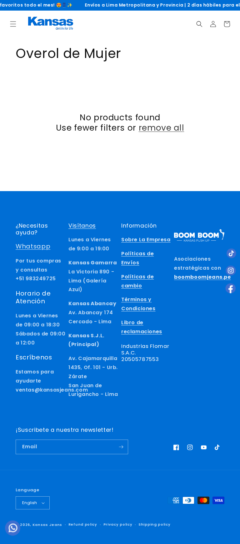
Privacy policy (117, 524)
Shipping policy (154, 524)
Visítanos (82, 225)
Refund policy (82, 524)
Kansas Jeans (47, 524)
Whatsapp (33, 246)
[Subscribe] (121, 447)
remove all (161, 128)
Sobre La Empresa (146, 239)
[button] (13, 24)
